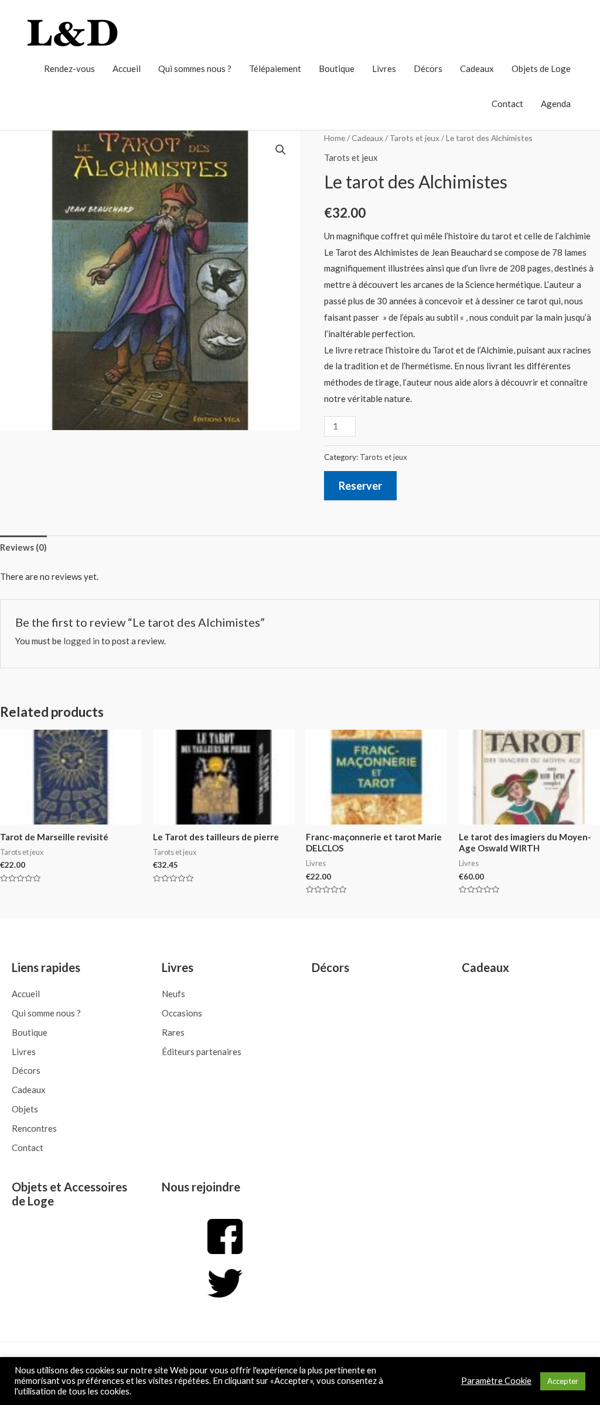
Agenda (556, 103)
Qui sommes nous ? (194, 68)
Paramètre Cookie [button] (496, 1381)
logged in (81, 640)
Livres (384, 68)
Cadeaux (477, 68)
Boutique (336, 68)
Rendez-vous (69, 68)
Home (334, 138)
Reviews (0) (23, 547)
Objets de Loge (541, 68)
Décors (428, 68)
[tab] (23, 548)
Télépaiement (275, 68)
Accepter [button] (562, 1381)
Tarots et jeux (414, 138)
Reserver (360, 485)
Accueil (126, 68)
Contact (507, 103)
